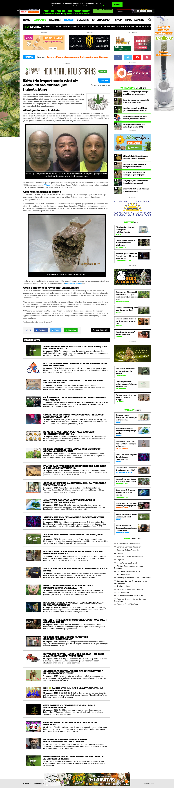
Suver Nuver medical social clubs (130, 596)
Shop (118, 19)
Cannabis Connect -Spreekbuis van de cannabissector (130, 582)
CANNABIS (39, 19)
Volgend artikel (100, 330)
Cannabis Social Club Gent (127, 604)
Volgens (47, 185)
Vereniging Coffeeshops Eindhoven (130, 589)
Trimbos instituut (123, 586)
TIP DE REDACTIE (134, 19)
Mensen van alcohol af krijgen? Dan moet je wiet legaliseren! (72, 59)
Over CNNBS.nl (38, 783)
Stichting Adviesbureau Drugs (128, 571)
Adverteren (24, 783)
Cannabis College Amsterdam (128, 550)
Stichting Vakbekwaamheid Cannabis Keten (134, 578)
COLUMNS (83, 19)
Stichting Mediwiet (124, 574)
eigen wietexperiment (73, 283)
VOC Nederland (123, 593)
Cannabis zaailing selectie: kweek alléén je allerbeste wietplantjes (131, 27)
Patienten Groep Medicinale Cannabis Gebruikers (130, 600)
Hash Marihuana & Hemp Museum (130, 556)
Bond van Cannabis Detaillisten (129, 547)
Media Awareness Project (127, 563)
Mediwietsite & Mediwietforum (128, 544)
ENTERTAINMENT (102, 19)
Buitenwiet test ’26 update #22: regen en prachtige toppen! (60, 27)
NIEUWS (68, 19)
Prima (117, 4)
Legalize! (120, 560)
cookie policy (101, 6)
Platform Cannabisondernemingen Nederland (128, 567)
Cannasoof (121, 553)
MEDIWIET (55, 19)
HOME (26, 19)
